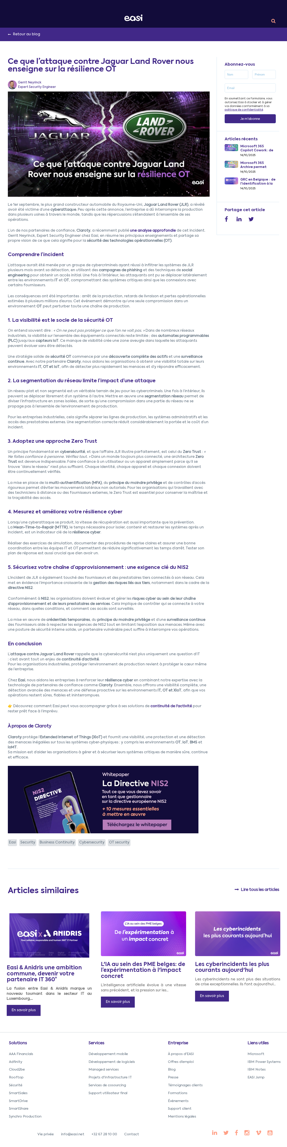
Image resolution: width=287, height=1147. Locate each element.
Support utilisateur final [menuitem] (108, 1093)
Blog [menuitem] (172, 1069)
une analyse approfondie (153, 231)
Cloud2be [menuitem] (17, 1069)
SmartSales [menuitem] (18, 1093)
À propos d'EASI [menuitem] (181, 1054)
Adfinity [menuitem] (15, 1062)
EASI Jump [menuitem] (256, 1077)
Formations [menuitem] (177, 1093)
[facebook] (214, 1133)
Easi (12, 842)
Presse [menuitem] (173, 1077)
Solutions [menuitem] (18, 1043)
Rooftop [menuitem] (16, 1077)
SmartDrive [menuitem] (18, 1101)
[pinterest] (236, 1133)
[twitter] (226, 1133)
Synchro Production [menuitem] (25, 1116)
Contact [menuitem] (131, 1134)
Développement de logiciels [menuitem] (112, 1062)
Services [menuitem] (96, 1043)
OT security (119, 842)
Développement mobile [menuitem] (108, 1054)
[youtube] (246, 1133)
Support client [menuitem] (179, 1108)
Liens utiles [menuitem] (258, 1043)
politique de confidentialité (244, 110)
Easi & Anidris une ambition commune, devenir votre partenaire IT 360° (44, 973)
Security (27, 842)
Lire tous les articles (260, 890)
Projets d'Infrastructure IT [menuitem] (110, 1077)
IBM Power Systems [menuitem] (264, 1062)
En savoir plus (24, 1010)
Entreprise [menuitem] (178, 1043)
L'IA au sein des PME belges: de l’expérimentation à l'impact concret (143, 970)
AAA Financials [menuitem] (21, 1054)
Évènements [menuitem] (178, 1101)
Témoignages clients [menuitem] (185, 1085)
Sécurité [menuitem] (15, 1085)
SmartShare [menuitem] (18, 1108)
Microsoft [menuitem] (256, 1054)
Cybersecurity (91, 842)
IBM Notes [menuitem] (257, 1069)
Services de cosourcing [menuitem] (107, 1085)
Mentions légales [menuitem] (182, 1116)
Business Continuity (57, 842)
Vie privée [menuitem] (45, 1134)
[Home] (134, 17)
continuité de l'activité (171, 706)
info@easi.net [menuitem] (72, 1134)
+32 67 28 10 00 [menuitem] (104, 1134)
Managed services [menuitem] (104, 1069)
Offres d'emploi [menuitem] (181, 1062)
